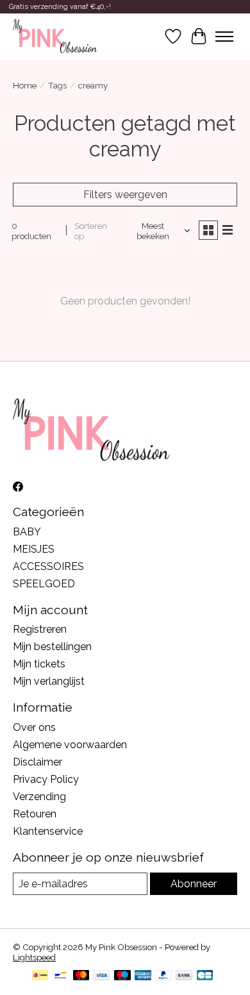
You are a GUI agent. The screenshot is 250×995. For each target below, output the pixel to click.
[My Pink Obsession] (55, 36)
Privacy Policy (46, 779)
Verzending (39, 796)
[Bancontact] (61, 976)
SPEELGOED (44, 584)
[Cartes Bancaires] (205, 976)
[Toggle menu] (224, 36)
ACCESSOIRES (48, 566)
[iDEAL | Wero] (40, 976)
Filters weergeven (125, 194)
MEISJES (33, 549)
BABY (27, 532)
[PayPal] (163, 976)
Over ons (34, 727)
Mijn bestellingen (52, 646)
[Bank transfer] (184, 976)
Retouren (34, 814)
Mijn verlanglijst (49, 681)
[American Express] (143, 976)
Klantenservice (48, 831)
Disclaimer (37, 762)
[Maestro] (122, 976)
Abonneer (194, 884)
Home (25, 85)
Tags (57, 85)
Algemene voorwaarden (70, 745)
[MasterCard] (81, 976)
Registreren (40, 629)
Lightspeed (34, 957)
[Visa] (102, 976)
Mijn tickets (39, 664)
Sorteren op (90, 231)
